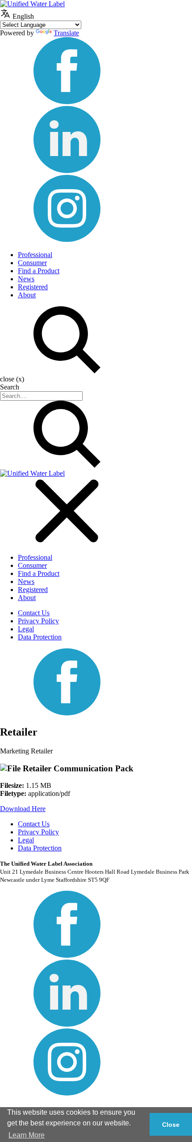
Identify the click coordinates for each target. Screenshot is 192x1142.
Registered (33, 287)
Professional (35, 254)
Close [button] (170, 1124)
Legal (26, 629)
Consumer (32, 262)
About (27, 295)
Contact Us (34, 613)
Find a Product (38, 271)
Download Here (23, 808)
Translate (66, 33)
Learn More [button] (26, 1135)
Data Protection (40, 637)
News (26, 279)
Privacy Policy (38, 621)
